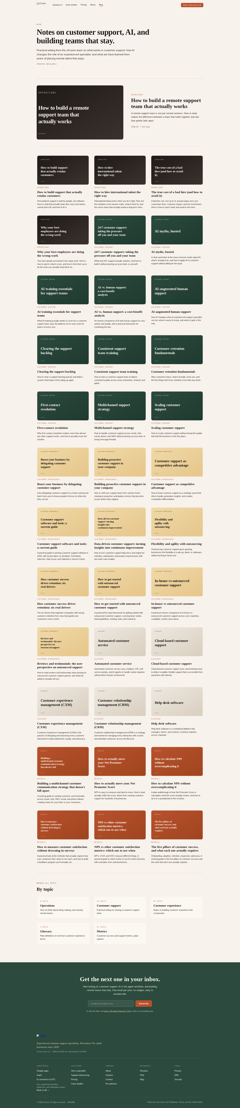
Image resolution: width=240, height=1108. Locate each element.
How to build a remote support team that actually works (166, 103)
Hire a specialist (78, 1071)
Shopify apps (42, 1071)
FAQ (142, 1075)
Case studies (71, 5)
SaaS (39, 1075)
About (92, 5)
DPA (176, 1075)
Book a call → (43, 1090)
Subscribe (144, 1003)
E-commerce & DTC (46, 1079)
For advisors (111, 1083)
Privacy (177, 1071)
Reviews (144, 1071)
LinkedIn (71, 1102)
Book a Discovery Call (192, 5)
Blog (101, 5)
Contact (109, 1079)
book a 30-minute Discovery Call (117, 1011)
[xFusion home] (41, 5)
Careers (109, 1075)
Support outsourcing (80, 1075)
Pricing (84, 5)
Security (178, 1079)
